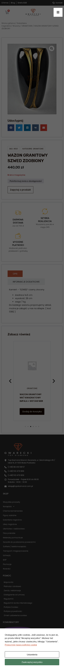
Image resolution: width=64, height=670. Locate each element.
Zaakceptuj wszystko (32, 662)
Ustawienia (32, 654)
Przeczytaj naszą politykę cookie (21, 644)
